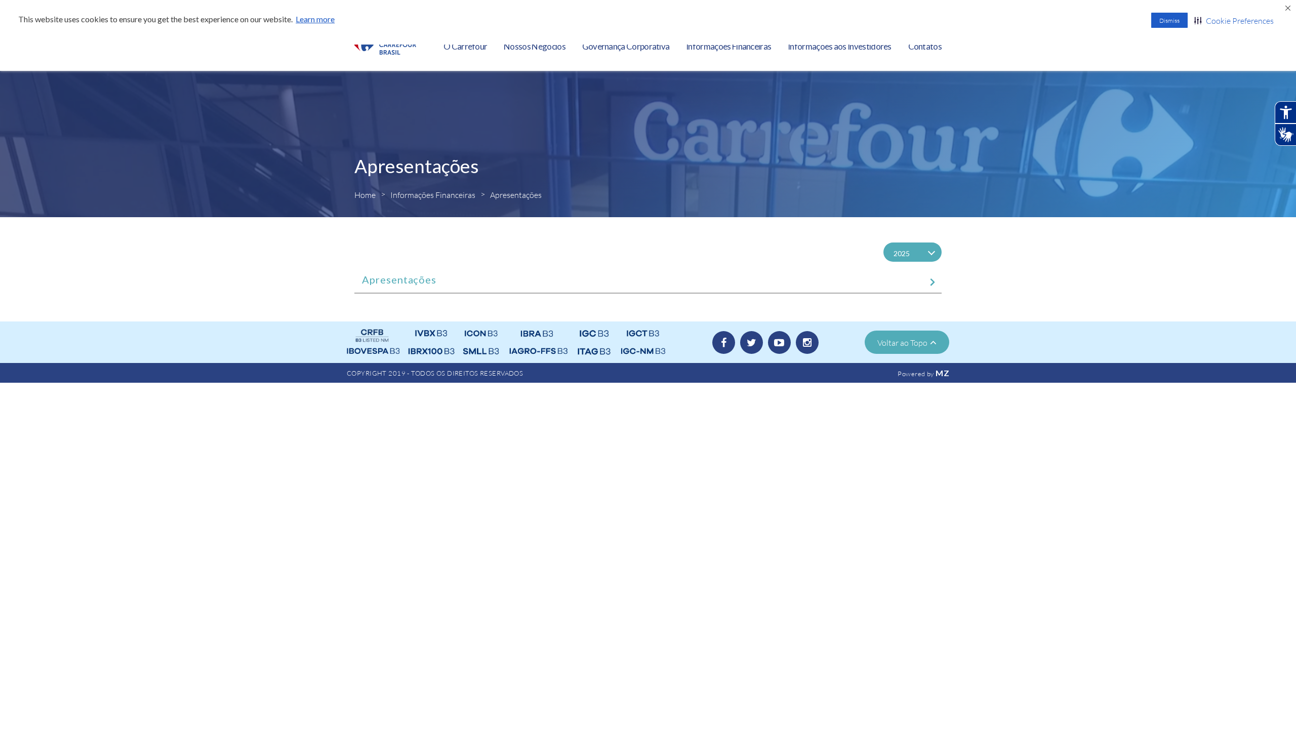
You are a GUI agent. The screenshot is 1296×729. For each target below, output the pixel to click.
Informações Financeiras (432, 194)
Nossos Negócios (534, 46)
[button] (1234, 20)
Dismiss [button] (1169, 20)
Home (365, 194)
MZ (942, 373)
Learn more (315, 19)
